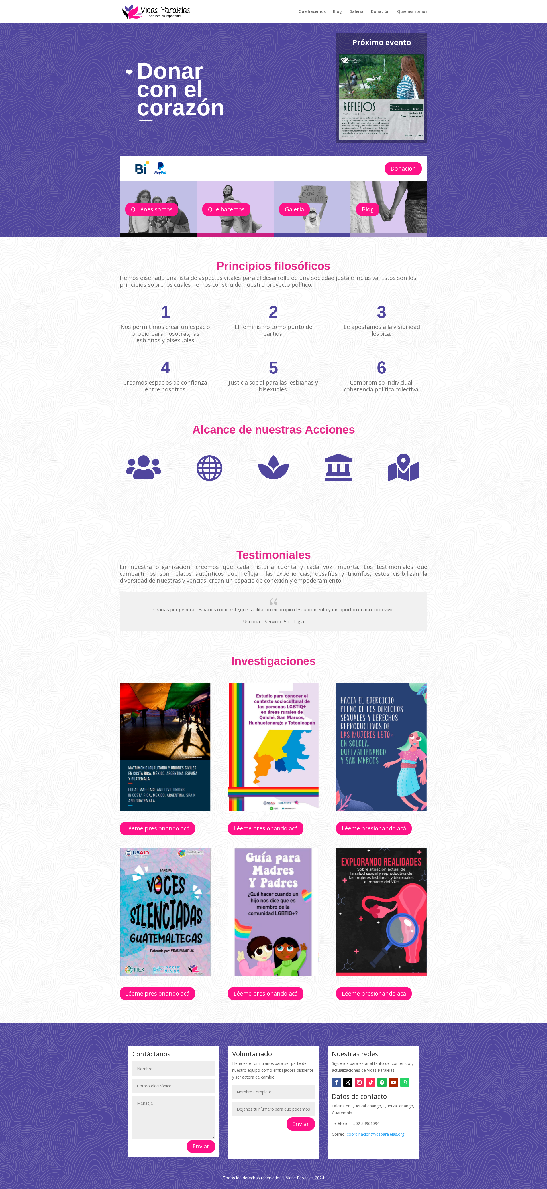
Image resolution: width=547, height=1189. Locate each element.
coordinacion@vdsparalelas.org (375, 1134)
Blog (337, 11)
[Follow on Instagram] (359, 1082)
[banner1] (219, 154)
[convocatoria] (381, 138)
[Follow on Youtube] (393, 1082)
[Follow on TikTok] (370, 1082)
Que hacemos (312, 11)
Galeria (356, 11)
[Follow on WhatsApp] (404, 1082)
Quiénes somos (412, 11)
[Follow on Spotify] (382, 1082)
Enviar (201, 1146)
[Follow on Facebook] (336, 1082)
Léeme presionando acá (157, 828)
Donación (380, 11)
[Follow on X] (347, 1082)
